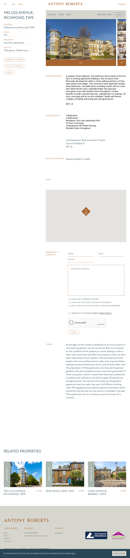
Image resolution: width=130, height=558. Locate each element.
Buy (13, 4)
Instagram (59, 533)
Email (119, 15)
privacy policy (105, 313)
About (7, 538)
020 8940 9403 (30, 533)
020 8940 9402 (104, 14)
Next (111, 43)
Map (69, 14)
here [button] (73, 554)
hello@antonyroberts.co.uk (36, 535)
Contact (122, 4)
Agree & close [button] (119, 554)
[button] (86, 211)
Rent (21, 4)
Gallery (52, 14)
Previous (51, 43)
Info (61, 14)
